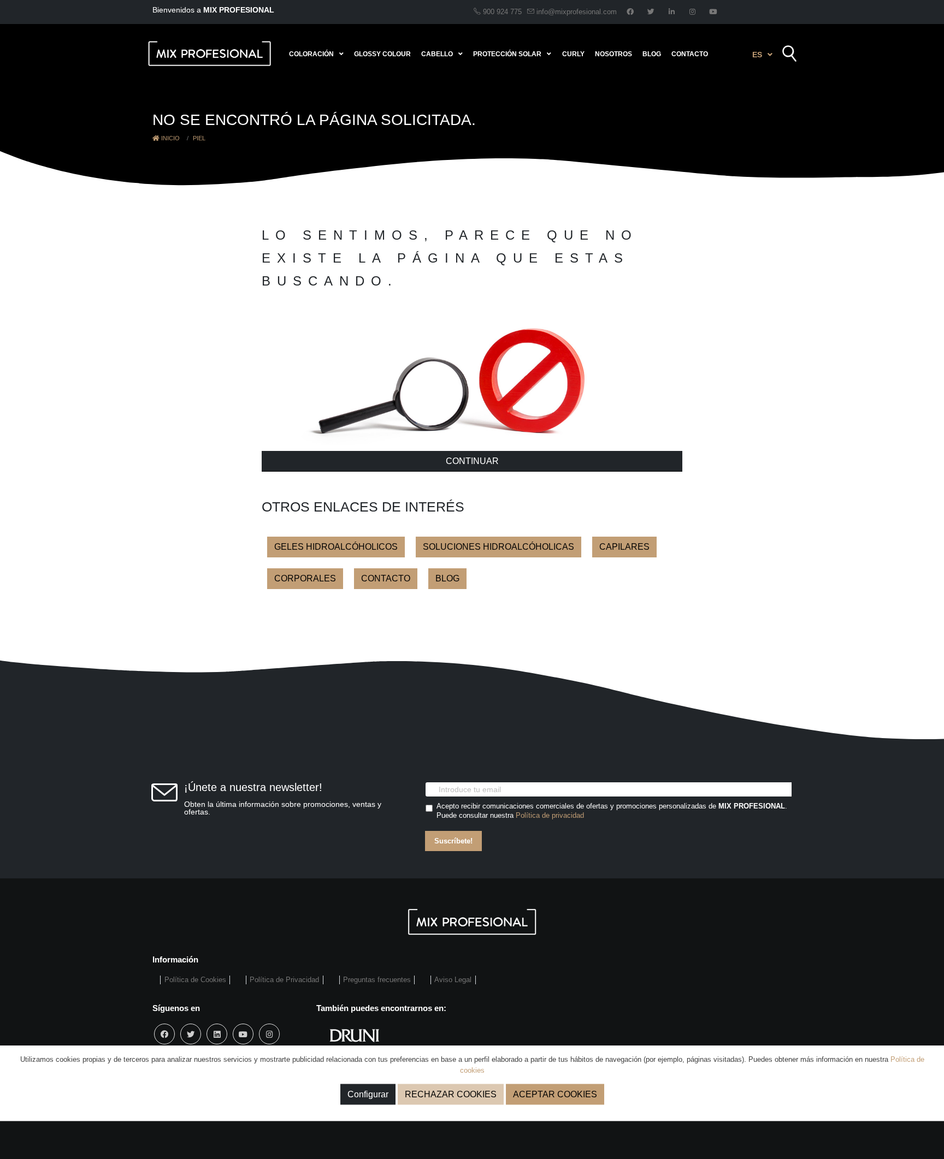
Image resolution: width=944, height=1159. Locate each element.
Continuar (472, 461)
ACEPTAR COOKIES (555, 1094)
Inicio (170, 138)
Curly (573, 54)
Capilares (624, 546)
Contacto (689, 54)
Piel (199, 138)
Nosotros (613, 54)
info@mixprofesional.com (576, 12)
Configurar (367, 1094)
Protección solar (507, 54)
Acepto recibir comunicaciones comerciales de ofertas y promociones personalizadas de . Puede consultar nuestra (611, 810)
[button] (762, 54)
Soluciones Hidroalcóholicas (498, 546)
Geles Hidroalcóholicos (336, 546)
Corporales (305, 578)
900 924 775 (501, 12)
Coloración (311, 54)
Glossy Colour (382, 54)
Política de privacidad (550, 815)
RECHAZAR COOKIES (451, 1094)
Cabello (437, 54)
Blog (651, 54)
